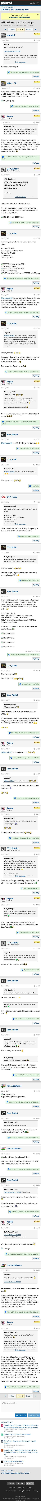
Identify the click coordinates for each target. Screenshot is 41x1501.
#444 (38, 1091)
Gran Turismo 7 (8, 1431)
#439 (38, 854)
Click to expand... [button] (20, 62)
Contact (12, 1487)
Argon (6, 333)
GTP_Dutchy (8, 179)
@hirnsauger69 (6, 298)
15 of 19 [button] (20, 29)
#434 (38, 671)
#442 (38, 986)
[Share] (34, 40)
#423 (38, 122)
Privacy (35, 1491)
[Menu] (6, 3)
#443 (38, 1035)
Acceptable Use (24, 1491)
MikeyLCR (7, 126)
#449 (38, 1270)
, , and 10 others (23, 278)
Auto (31, 1483)
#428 (38, 388)
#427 (38, 329)
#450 (38, 1328)
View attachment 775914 (12, 1235)
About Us (21, 1487)
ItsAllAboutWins (10, 1122)
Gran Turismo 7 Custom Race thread (17, 1434)
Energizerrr (7, 25)
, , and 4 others (25, 222)
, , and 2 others (23, 312)
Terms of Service (10, 1491)
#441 (38, 948)
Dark (21, 1483)
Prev (13, 29)
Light (12, 1483)
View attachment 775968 (12, 1282)
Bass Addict (8, 469)
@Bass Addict (6, 752)
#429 (38, 439)
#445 (38, 1118)
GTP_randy (8, 557)
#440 (38, 904)
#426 (38, 295)
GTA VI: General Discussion (14, 1461)
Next (28, 29)
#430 (38, 464)
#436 (38, 749)
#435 (38, 700)
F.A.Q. (29, 1487)
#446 (38, 1154)
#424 (38, 175)
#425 (38, 239)
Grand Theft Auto (9, 1465)
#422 (38, 88)
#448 (38, 1228)
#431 (38, 502)
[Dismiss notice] (38, 15)
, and (26, 758)
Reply (37, 76)
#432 (38, 552)
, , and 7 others (26, 106)
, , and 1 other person (25, 72)
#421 (38, 40)
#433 (38, 597)
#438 (38, 814)
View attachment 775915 (12, 1192)
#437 (38, 774)
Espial (6, 44)
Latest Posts (7, 1422)
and (29, 448)
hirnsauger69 (9, 392)
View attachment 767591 (12, 51)
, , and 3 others (24, 1137)
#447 (38, 1185)
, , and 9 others (25, 654)
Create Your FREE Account (19, 17)
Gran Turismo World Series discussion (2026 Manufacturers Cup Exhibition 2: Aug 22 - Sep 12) (21, 1452)
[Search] (38, 3)
